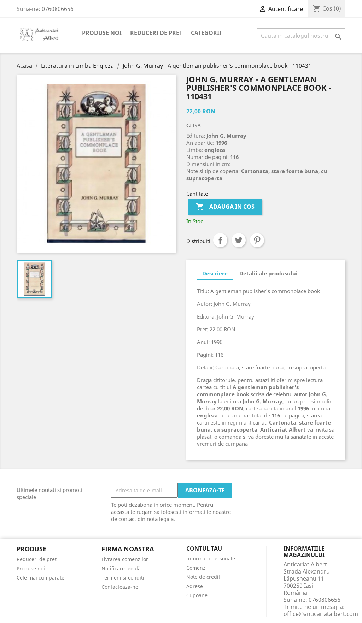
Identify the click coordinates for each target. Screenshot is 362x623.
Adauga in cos (225, 206)
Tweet (239, 240)
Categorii (206, 33)
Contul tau (204, 549)
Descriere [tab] (215, 273)
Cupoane (197, 595)
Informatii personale (210, 558)
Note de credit (203, 577)
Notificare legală (121, 568)
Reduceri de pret (156, 33)
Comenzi (196, 567)
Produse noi (102, 33)
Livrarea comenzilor (124, 559)
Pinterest (257, 240)
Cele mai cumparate (40, 577)
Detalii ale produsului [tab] (268, 273)
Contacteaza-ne (119, 586)
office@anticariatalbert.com (321, 613)
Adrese (194, 586)
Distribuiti (220, 240)
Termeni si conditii (123, 577)
